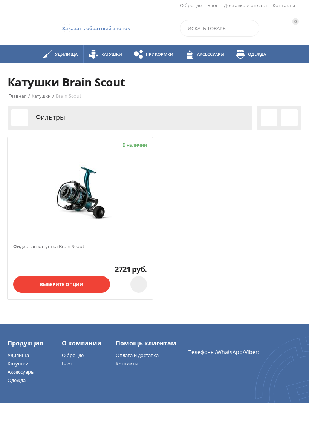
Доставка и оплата (245, 5)
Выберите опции (61, 284)
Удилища (18, 355)
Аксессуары (21, 371)
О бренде (191, 5)
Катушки (18, 363)
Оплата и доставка (137, 355)
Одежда (17, 380)
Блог (212, 5)
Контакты (283, 5)
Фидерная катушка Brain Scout (48, 247)
